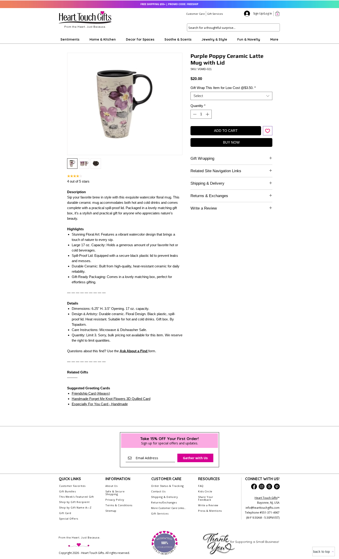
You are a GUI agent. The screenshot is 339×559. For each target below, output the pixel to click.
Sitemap (110, 510)
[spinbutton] (201, 114)
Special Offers (68, 518)
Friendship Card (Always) (91, 393)
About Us (111, 486)
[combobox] (231, 96)
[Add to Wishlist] (267, 131)
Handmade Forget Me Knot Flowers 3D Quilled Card (111, 399)
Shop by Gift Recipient (74, 502)
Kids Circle (205, 491)
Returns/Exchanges (164, 502)
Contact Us (158, 491)
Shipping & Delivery (164, 497)
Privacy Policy (114, 499)
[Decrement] (194, 114)
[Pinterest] (277, 486)
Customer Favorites (72, 486)
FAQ (201, 486)
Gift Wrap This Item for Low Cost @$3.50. (223, 88)
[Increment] (208, 114)
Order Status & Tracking (167, 486)
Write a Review (208, 505)
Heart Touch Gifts (266, 498)
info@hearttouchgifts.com (263, 508)
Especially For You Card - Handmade (100, 404)
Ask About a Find (134, 351)
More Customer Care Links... (168, 508)
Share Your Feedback (205, 498)
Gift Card (65, 513)
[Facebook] (254, 486)
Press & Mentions (210, 510)
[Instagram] (262, 486)
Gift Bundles (67, 491)
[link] (277, 13)
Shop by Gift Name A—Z (75, 507)
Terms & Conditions (118, 505)
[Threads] (269, 486)
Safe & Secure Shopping (115, 493)
